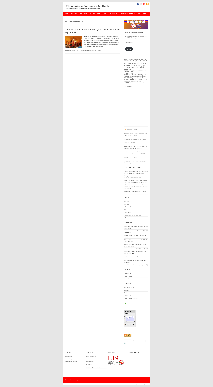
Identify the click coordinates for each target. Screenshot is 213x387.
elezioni (127, 70)
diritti (143, 67)
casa (128, 62)
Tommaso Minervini (142, 82)
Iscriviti (129, 49)
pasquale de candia (96, 50)
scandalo (126, 81)
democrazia (135, 67)
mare (141, 74)
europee (144, 70)
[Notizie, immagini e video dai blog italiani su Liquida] (127, 338)
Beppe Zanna (142, 60)
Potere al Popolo (128, 276)
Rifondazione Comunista (130, 278)
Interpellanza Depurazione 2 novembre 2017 (134, 230)
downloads (83, 13)
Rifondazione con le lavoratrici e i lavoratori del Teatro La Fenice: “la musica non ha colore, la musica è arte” (136, 141)
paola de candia (138, 76)
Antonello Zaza (138, 59)
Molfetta (74, 50)
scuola (131, 81)
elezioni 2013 (135, 70)
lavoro (129, 73)
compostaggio (132, 63)
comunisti (134, 65)
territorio (135, 82)
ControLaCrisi (127, 273)
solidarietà (128, 83)
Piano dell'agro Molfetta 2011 (131, 265)
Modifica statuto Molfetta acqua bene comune (135, 244)
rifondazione (139, 79)
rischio (146, 79)
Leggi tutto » (99, 46)
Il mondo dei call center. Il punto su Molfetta (134, 235)
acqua (125, 59)
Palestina (131, 76)
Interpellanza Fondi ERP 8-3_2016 (132, 255)
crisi (128, 68)
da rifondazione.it (131, 129)
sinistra (140, 81)
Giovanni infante (138, 72)
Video (145, 13)
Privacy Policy (113, 13)
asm (143, 59)
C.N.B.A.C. (126, 290)
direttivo (88, 50)
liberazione (136, 74)
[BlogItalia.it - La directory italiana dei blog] (134, 340)
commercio (140, 62)
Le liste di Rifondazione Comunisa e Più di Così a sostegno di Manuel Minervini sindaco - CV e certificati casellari (136, 186)
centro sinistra (133, 61)
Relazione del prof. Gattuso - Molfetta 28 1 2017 (135, 239)
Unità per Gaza (127, 157)
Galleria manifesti (95, 13)
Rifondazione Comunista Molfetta (88, 6)
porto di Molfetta (138, 78)
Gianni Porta (129, 72)
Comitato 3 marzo (128, 292)
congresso (83, 50)
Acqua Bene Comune (129, 287)
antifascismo (131, 59)
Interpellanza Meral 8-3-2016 (131, 248)
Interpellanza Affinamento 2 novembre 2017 (134, 226)
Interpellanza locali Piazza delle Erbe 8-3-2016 (135, 251)
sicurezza (135, 81)
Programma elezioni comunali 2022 (130, 13)
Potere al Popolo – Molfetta (131, 298)
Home (66, 13)
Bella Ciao (74, 13)
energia (140, 70)
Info (105, 13)
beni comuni (133, 60)
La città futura (127, 295)
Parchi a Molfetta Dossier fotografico (133, 260)
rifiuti (132, 79)
